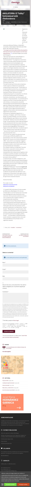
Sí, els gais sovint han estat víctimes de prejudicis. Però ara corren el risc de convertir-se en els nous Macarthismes (15, 51)
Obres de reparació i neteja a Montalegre (10, 433)
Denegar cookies (23, 484)
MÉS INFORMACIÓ (5, 455)
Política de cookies (23, 481)
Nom (4, 262)
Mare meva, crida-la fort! (8, 387)
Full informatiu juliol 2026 (6, 443)
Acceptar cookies (10, 484)
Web (4, 276)
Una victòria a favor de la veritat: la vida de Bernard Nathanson (7, 236)
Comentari (6, 291)
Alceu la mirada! (6, 385)
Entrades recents (6, 233)
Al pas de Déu (5, 380)
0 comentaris (18, 227)
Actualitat (13, 227)
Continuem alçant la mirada (8, 383)
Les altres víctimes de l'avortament (23, 235)
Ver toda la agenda (7, 351)
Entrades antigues (24, 233)
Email (4, 269)
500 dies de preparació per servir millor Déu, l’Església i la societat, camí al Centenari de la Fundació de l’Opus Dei (13, 436)
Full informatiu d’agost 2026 (7, 439)
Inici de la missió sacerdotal (8, 390)
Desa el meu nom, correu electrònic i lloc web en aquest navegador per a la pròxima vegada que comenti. (14, 286)
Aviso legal (16, 320)
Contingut (8, 22)
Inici (3, 22)
